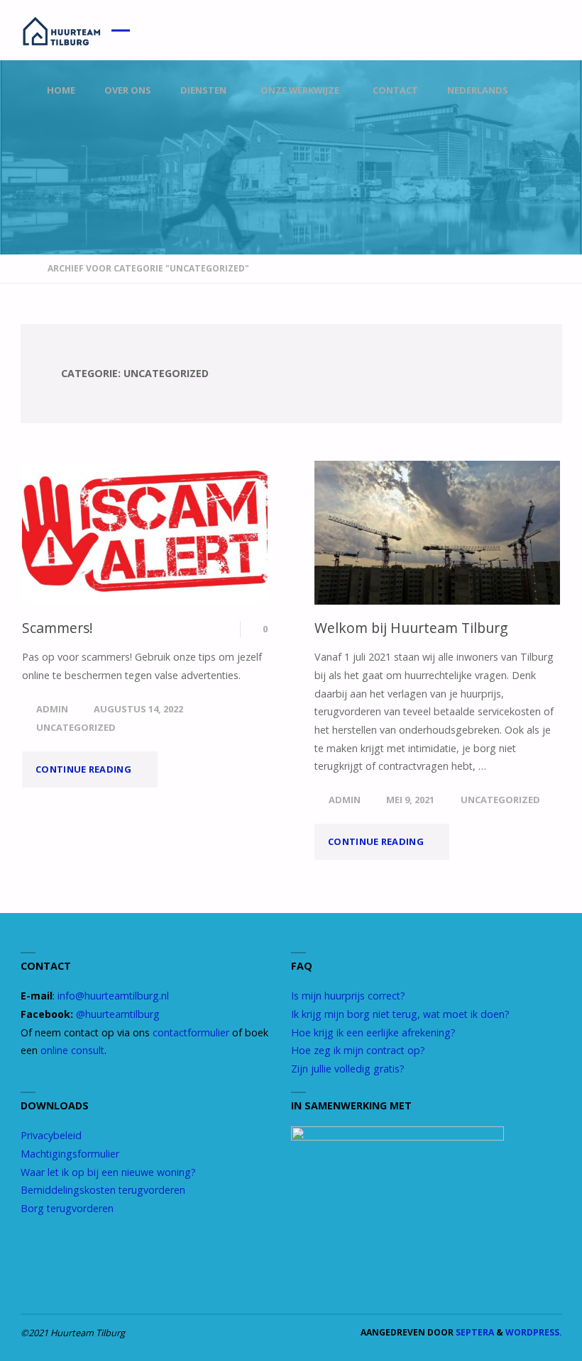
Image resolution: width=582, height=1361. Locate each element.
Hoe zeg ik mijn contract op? (358, 1050)
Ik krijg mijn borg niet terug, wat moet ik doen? (400, 1014)
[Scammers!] (145, 533)
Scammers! (57, 627)
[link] (548, 90)
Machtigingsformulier (70, 1153)
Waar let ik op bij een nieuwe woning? (108, 1172)
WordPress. (533, 1332)
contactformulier (191, 1032)
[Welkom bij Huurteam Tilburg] (437, 533)
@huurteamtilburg (118, 1014)
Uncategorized (76, 727)
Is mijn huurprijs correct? (348, 995)
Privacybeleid (51, 1135)
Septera (474, 1332)
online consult (72, 1050)
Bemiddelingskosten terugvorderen (103, 1190)
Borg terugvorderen (67, 1208)
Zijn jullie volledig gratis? (348, 1068)
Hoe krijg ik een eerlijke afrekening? (373, 1032)
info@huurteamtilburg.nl (113, 995)
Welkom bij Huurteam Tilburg (411, 627)
